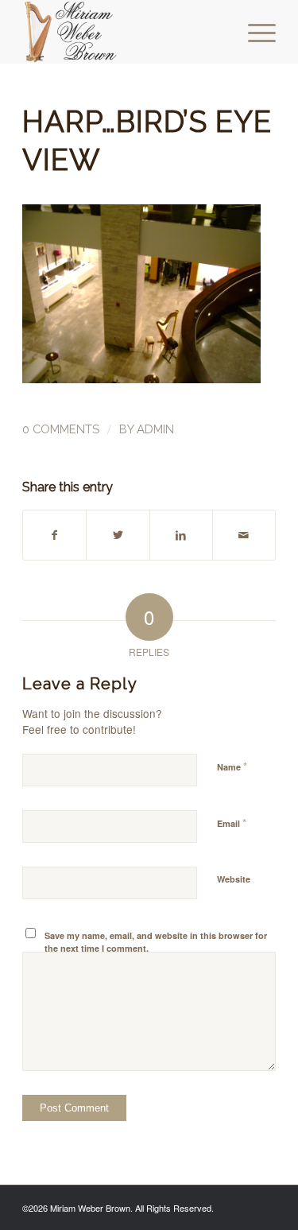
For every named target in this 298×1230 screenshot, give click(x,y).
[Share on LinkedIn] (181, 535)
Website (233, 879)
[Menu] (254, 32)
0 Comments (60, 429)
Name (232, 766)
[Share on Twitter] (118, 535)
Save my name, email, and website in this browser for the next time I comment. (156, 942)
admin (155, 429)
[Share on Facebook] (54, 535)
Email (231, 822)
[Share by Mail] (244, 535)
